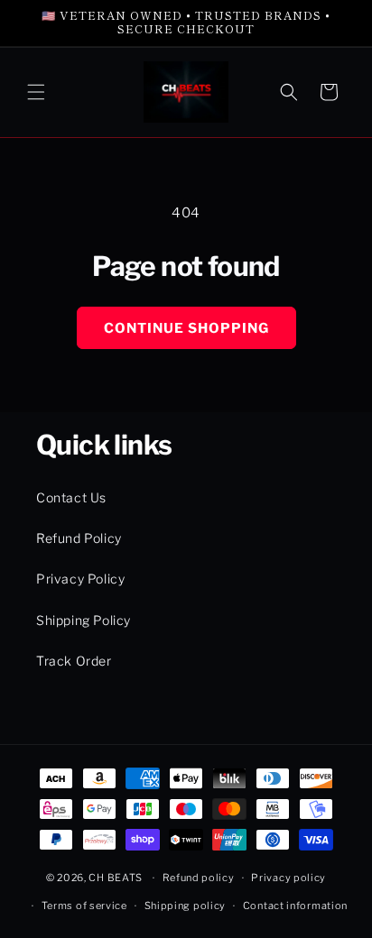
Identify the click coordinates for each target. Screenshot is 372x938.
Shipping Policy (83, 620)
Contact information (295, 905)
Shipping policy (185, 905)
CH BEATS (116, 877)
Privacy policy (288, 877)
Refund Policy (79, 538)
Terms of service (84, 905)
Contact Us (71, 497)
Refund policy (199, 877)
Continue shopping (186, 328)
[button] (36, 92)
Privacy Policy (80, 578)
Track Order (74, 660)
